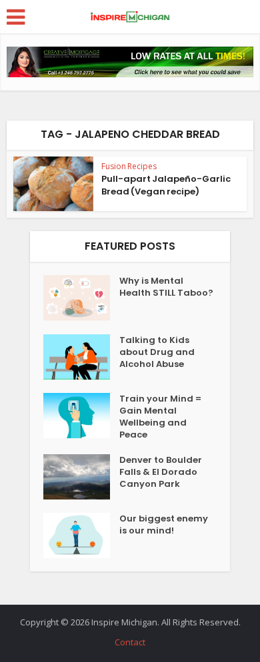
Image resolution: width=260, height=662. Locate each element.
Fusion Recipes (129, 166)
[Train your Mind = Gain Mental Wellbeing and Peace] (81, 415)
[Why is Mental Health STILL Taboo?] (81, 297)
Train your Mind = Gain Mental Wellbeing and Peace (160, 417)
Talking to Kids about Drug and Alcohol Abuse (157, 352)
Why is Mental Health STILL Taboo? (166, 287)
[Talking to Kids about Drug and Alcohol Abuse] (81, 357)
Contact (130, 642)
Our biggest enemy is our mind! (163, 525)
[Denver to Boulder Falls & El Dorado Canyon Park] (81, 476)
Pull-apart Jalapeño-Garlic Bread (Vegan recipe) (166, 184)
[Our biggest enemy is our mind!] (81, 535)
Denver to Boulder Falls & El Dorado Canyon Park (160, 472)
